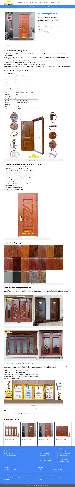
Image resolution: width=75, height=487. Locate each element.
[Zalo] (2, 484)
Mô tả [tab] (8, 46)
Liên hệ (58, 2)
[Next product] (70, 11)
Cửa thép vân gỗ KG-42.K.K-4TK (11, 439)
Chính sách (52, 2)
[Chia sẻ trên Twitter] (42, 32)
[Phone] (2, 481)
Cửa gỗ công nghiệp (21, 6)
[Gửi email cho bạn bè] (44, 32)
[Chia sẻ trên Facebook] (39, 32)
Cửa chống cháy (30, 6)
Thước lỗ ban (45, 2)
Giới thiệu (25, 2)
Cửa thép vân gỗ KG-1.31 (43, 439)
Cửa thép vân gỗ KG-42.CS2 (61, 439)
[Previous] (4, 434)
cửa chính (41, 26)
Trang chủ (20, 2)
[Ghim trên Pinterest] (46, 32)
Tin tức (39, 2)
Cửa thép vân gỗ (45, 6)
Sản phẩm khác (54, 6)
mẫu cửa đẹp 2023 (49, 29)
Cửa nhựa (38, 6)
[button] (6, 40)
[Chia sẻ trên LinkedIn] (48, 32)
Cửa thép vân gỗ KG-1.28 (26, 439)
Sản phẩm (31, 2)
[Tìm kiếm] (70, 3)
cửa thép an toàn (56, 26)
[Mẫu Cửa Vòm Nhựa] (10, 2)
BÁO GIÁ (35, 2)
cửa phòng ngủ (50, 26)
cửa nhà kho (46, 26)
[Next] (71, 434)
